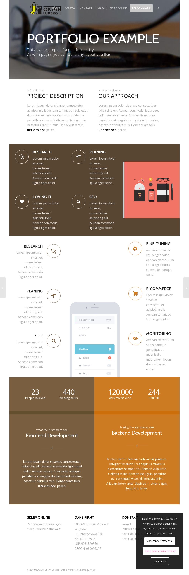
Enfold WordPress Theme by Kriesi (78, 569)
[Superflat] (3, 287)
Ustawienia (160, 561)
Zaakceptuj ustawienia (160, 540)
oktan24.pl (54, 529)
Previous (131, 189)
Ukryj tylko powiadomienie (160, 551)
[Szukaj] (158, 8)
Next (171, 189)
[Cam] (186, 287)
